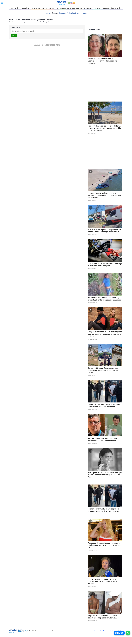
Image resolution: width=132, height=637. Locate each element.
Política (44, 8)
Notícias (17, 8)
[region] (105, 85)
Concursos (71, 8)
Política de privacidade (99, 631)
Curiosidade (36, 8)
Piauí (56, 8)
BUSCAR (14, 35)
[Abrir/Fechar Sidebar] (2, 3)
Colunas (79, 8)
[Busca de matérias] (130, 3)
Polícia (51, 8)
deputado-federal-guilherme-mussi (73, 13)
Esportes (63, 8)
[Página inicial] (61, 2)
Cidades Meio (88, 8)
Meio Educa (105, 8)
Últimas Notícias (116, 8)
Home (11, 8)
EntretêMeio (26, 8)
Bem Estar (97, 8)
